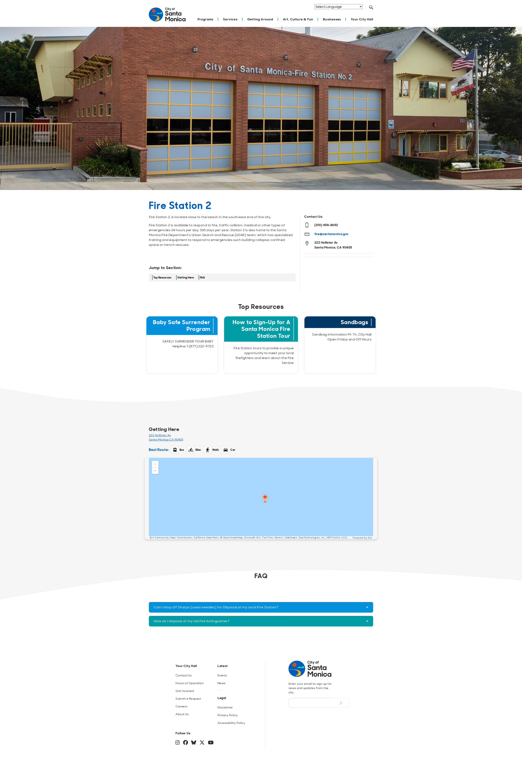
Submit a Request (188, 698)
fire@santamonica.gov (331, 234)
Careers (181, 706)
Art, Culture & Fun (298, 19)
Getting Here (185, 277)
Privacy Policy (228, 715)
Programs (205, 19)
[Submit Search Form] (374, 12)
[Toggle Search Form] (371, 8)
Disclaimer (225, 707)
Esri (370, 537)
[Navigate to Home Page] (167, 17)
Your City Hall (362, 19)
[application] (261, 498)
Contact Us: (313, 217)
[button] (155, 464)
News (222, 683)
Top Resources (162, 277)
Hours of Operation (189, 683)
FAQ (202, 277)
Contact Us (184, 675)
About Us (182, 714)
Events (222, 675)
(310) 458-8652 (326, 225)
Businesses (332, 19)
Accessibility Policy (231, 723)
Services (230, 19)
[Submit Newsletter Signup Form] (340, 703)
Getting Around (260, 19)
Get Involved (185, 691)
